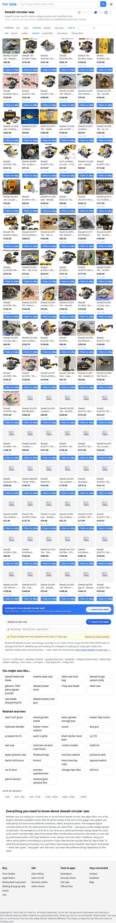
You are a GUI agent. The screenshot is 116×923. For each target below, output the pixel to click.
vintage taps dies (71, 769)
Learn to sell (37, 877)
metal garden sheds (41, 719)
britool (37, 760)
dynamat (69, 659)
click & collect (77, 33)
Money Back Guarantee (14, 882)
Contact (93, 873)
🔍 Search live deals (98, 621)
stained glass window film (40, 780)
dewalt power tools (41, 687)
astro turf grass (14, 717)
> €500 (83, 796)
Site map (64, 882)
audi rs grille (40, 736)
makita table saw (43, 676)
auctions (47, 28)
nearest (14, 33)
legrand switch (98, 760)
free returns (62, 33)
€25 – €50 (19, 796)
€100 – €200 (51, 796)
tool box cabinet (70, 754)
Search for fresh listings (97, 636)
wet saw (9, 745)
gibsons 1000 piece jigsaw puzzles (12, 689)
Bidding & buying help (13, 886)
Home (7, 19)
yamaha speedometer (41, 771)
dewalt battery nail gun (44, 700)
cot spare (38, 662)
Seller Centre (38, 886)
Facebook (94, 877)
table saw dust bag (69, 678)
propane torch (13, 736)
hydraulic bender (14, 726)
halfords (94, 745)
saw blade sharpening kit (13, 700)
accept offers (47, 33)
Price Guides (8, 873)
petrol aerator (13, 779)
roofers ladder (69, 745)
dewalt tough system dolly (97, 678)
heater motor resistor (41, 728)
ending (24, 33)
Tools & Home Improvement (23, 19)
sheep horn (68, 662)
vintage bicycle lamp (86, 659)
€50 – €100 (35, 796)
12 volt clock (17, 659)
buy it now (59, 28)
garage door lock (54, 659)
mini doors (26, 662)
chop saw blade (70, 686)
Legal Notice (8, 877)
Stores (5, 890)
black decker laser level (71, 737)
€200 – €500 (68, 796)
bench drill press (14, 760)
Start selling (37, 873)
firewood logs (41, 754)
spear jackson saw (15, 754)
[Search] (103, 4)
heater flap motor (100, 717)
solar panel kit (53, 662)
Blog (91, 882)
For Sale (9, 4)
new (18, 28)
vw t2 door (11, 769)
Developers (66, 873)
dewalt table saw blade (14, 678)
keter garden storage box (68, 719)
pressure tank (98, 754)
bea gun (94, 726)
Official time (66, 886)
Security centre (68, 877)
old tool (94, 769)
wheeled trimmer (34, 659)
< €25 (7, 796)
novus (64, 726)
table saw (95, 686)
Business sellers (39, 882)
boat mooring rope (69, 762)
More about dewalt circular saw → (92, 649)
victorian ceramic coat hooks (43, 747)
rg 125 (93, 736)
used (26, 28)
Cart (4, 894)
